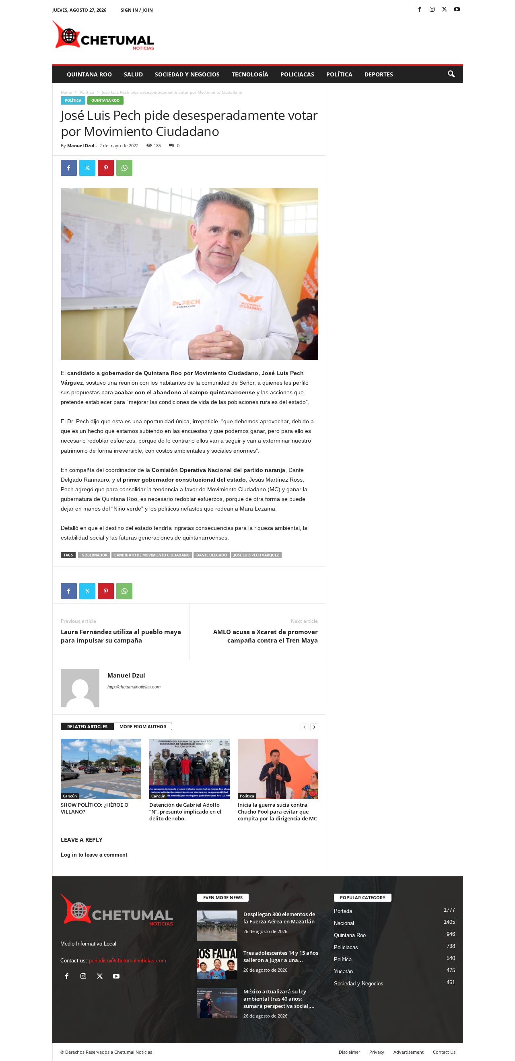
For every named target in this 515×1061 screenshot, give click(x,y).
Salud (133, 74)
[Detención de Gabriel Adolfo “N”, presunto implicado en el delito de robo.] (189, 769)
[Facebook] (419, 10)
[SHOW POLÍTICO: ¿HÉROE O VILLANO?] (101, 769)
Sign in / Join (137, 10)
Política (339, 74)
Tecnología (250, 74)
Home (66, 92)
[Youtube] (457, 10)
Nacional (344, 923)
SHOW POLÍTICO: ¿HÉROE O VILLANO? (94, 808)
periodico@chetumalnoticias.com (127, 961)
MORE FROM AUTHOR (142, 726)
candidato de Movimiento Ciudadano (152, 555)
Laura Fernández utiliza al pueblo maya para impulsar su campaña (121, 636)
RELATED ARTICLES (87, 726)
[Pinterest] (106, 168)
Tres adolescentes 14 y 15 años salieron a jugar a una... (280, 956)
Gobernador (94, 555)
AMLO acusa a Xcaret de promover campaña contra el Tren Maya (265, 636)
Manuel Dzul (80, 145)
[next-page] (314, 727)
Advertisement (408, 1052)
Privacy (376, 1052)
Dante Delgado (211, 555)
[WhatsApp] (124, 168)
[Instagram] (432, 10)
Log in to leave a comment (94, 855)
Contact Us (444, 1052)
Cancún (70, 796)
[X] (444, 10)
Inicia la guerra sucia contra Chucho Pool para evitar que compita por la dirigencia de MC (277, 811)
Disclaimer (349, 1052)
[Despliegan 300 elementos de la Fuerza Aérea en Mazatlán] (217, 926)
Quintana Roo (89, 74)
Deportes (379, 74)
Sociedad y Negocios (187, 74)
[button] (451, 74)
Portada (343, 911)
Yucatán (343, 971)
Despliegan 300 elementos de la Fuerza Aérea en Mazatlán (279, 918)
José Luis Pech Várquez (256, 555)
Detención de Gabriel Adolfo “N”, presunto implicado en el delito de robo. (185, 811)
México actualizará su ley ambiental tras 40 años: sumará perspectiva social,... (279, 998)
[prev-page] (305, 727)
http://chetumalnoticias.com (134, 686)
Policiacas (297, 74)
